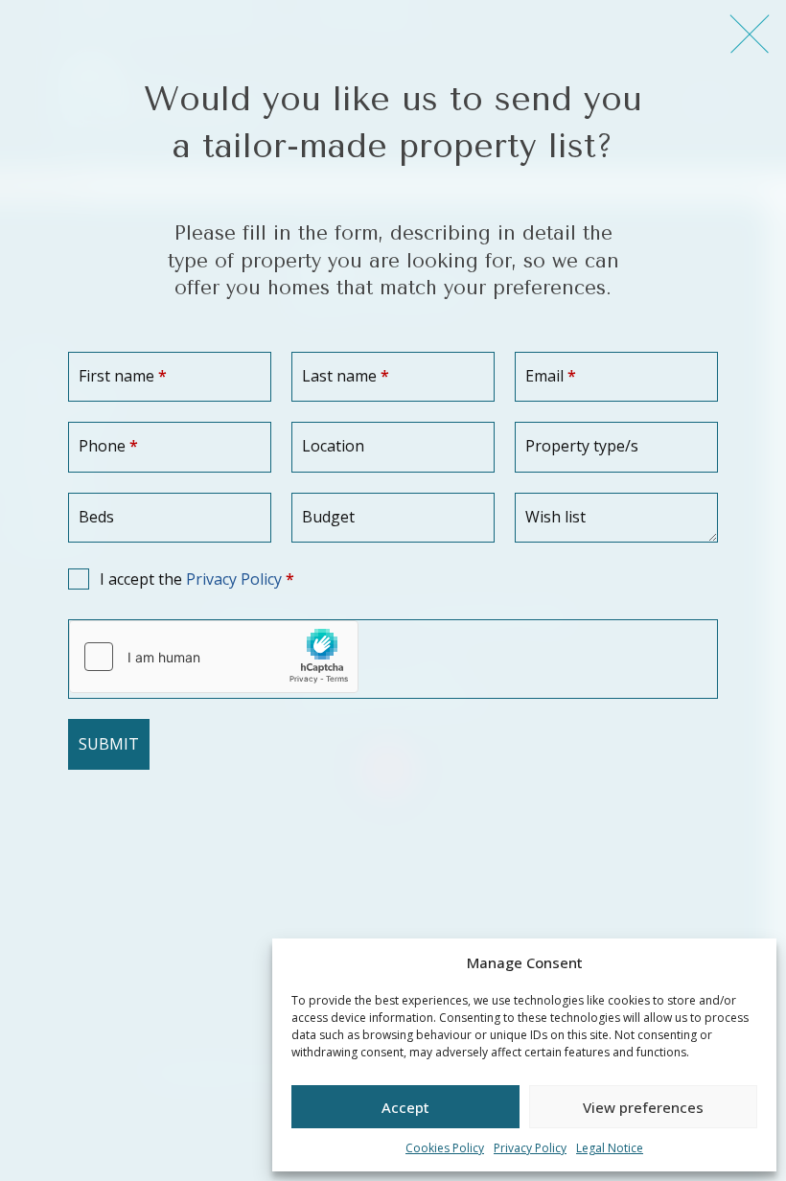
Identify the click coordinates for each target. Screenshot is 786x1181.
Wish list (555, 516)
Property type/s (581, 445)
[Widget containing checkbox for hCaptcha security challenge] (213, 656)
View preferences (643, 1107)
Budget (328, 516)
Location (333, 445)
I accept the (197, 579)
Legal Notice (609, 1148)
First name (123, 375)
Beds (96, 516)
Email (550, 375)
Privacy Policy (530, 1148)
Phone (108, 445)
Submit (109, 743)
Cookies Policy (444, 1148)
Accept (405, 1107)
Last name (345, 375)
